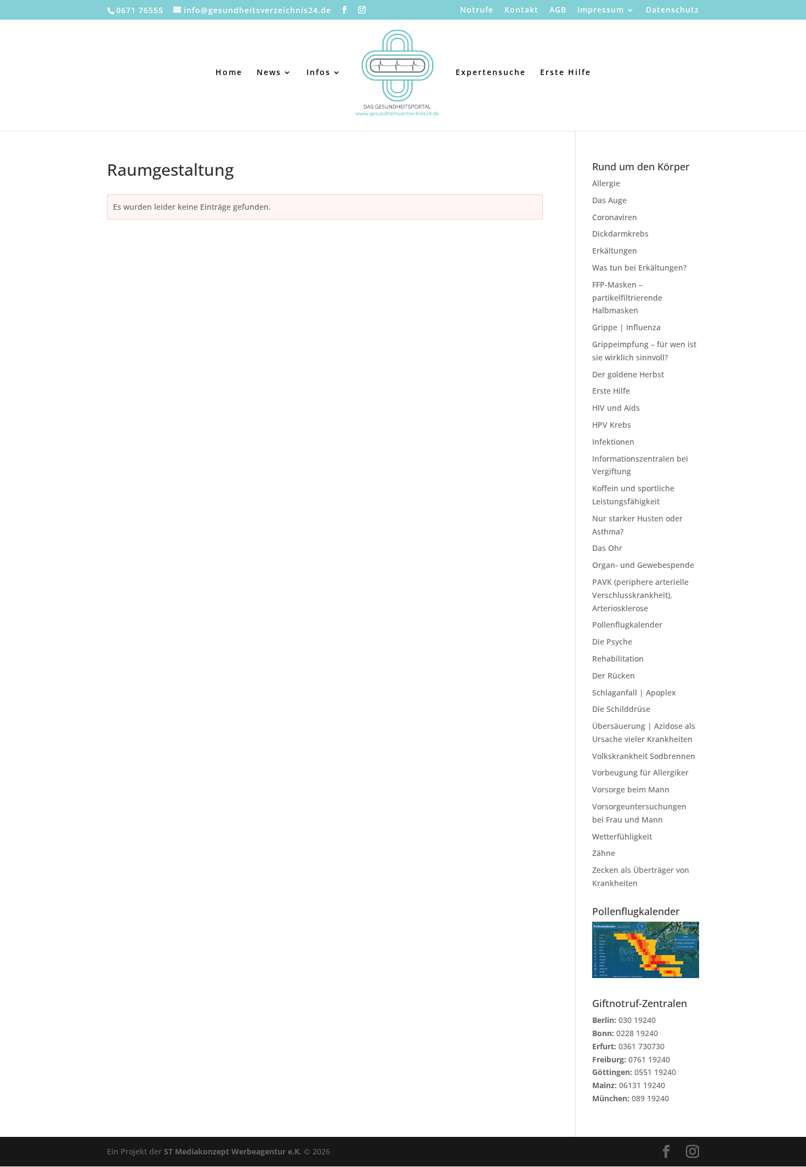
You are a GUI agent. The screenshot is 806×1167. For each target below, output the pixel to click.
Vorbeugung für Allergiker (640, 772)
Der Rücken (613, 675)
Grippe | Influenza (626, 327)
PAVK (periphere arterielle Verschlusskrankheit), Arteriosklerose (640, 595)
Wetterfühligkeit (622, 836)
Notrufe (476, 10)
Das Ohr (607, 548)
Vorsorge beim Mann (630, 789)
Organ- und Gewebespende (643, 565)
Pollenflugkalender (627, 624)
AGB (557, 10)
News (269, 72)
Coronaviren (614, 217)
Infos (318, 72)
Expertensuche (491, 72)
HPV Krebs (611, 424)
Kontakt (521, 10)
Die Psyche (612, 641)
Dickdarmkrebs (620, 233)
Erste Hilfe (565, 72)
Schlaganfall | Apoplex (634, 692)
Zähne (603, 853)
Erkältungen (614, 250)
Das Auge (609, 200)
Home (228, 72)
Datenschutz (672, 10)
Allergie (606, 183)
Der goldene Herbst (628, 374)
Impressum (600, 10)
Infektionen (613, 441)
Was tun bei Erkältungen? (639, 267)
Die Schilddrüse (621, 709)
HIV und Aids (616, 408)
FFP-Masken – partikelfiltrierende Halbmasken (627, 297)
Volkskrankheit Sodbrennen (643, 756)
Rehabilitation (618, 658)
